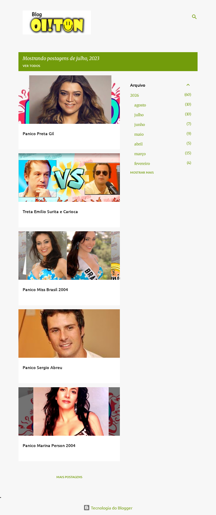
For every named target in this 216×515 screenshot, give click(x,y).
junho (139, 124)
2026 (134, 95)
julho (139, 114)
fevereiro (142, 163)
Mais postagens (69, 477)
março (140, 153)
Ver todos (31, 65)
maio (139, 134)
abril (138, 144)
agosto (140, 105)
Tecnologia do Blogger (111, 507)
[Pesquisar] (194, 17)
